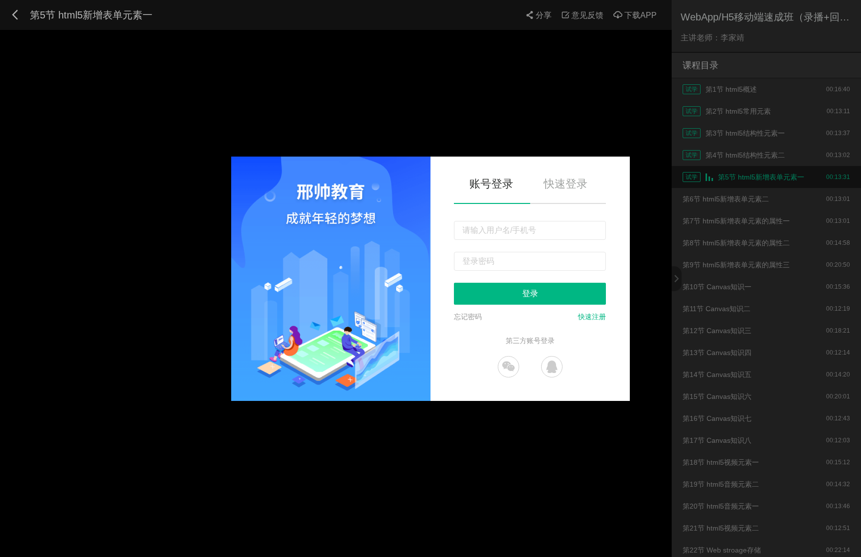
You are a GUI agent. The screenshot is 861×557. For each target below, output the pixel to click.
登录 (530, 293)
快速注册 (592, 317)
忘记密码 (468, 317)
